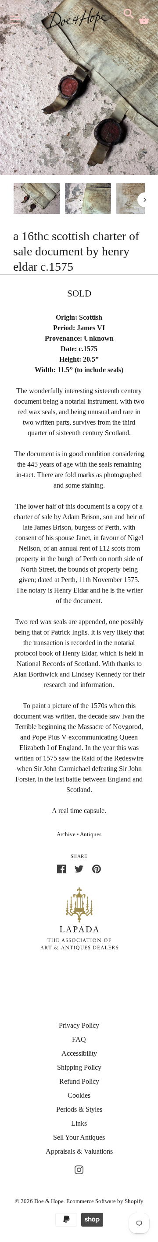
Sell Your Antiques (79, 1137)
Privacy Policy (79, 1025)
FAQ (79, 1039)
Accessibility (79, 1053)
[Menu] (15, 22)
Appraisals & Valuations (79, 1151)
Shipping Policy (79, 1067)
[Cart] (144, 20)
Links (79, 1123)
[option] (36, 200)
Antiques (90, 834)
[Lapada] (79, 918)
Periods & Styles (79, 1109)
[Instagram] (79, 1168)
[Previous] (13, 199)
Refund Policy (79, 1081)
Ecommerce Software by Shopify (105, 1201)
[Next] (144, 199)
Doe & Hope (49, 1201)
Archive (66, 834)
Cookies (79, 1095)
